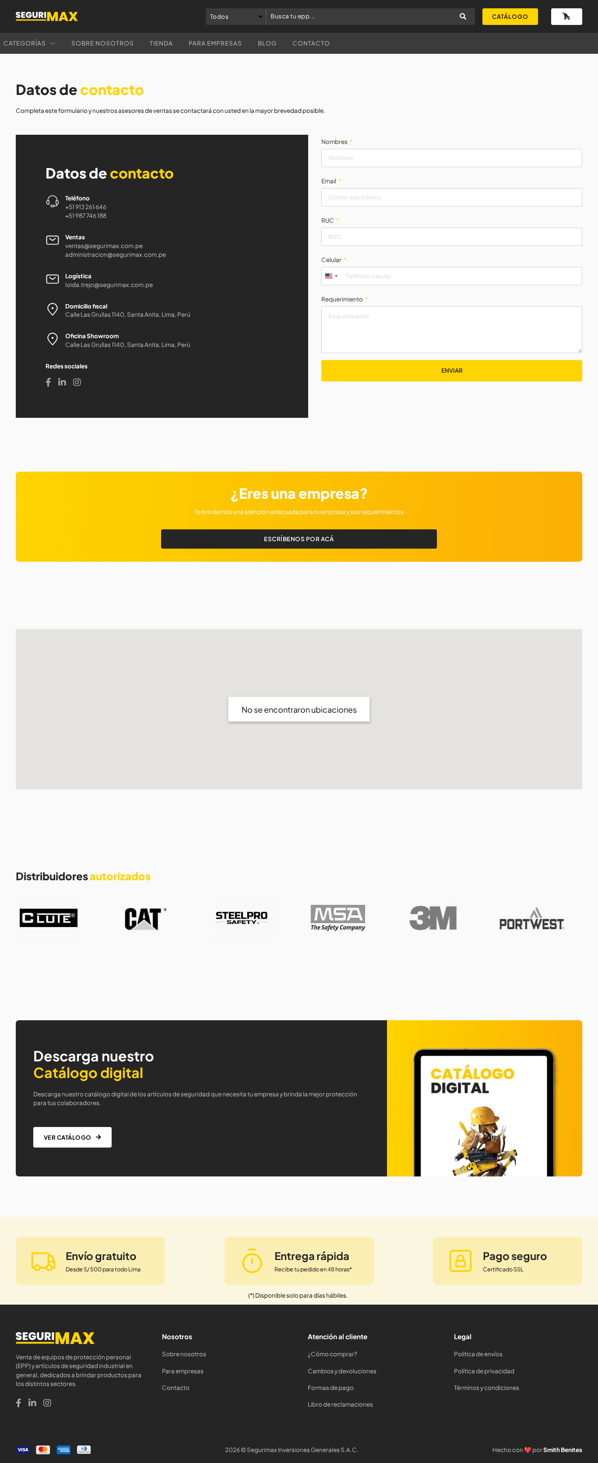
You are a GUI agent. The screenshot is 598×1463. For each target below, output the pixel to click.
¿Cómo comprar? (332, 1354)
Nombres (334, 141)
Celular (331, 259)
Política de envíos (478, 1354)
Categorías (25, 43)
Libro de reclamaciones (340, 1404)
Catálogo (510, 16)
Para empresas (215, 43)
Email (328, 181)
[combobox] (331, 276)
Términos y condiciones (486, 1387)
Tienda (161, 43)
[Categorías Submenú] (53, 43)
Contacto (311, 43)
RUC (327, 220)
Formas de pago (331, 1387)
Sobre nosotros (102, 43)
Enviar (452, 370)
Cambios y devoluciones (342, 1371)
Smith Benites (562, 1449)
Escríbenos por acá (299, 538)
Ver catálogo (67, 1137)
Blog (267, 43)
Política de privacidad (484, 1371)
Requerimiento (342, 299)
